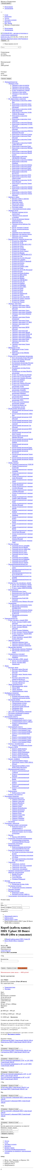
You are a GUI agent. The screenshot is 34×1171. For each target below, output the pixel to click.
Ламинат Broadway (18, 803)
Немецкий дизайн (18, 892)
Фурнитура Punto (17, 290)
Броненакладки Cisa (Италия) (21, 593)
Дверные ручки (13, 83)
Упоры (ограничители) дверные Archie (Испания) (22, 483)
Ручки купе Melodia (18, 361)
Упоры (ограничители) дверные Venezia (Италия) (22, 538)
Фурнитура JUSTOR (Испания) (22, 270)
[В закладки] (20, 1072)
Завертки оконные (14, 640)
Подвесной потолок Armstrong (22, 887)
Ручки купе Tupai (17, 381)
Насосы (10, 835)
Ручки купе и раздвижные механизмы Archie (20, 385)
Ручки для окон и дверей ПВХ (18, 620)
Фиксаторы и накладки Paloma (22, 165)
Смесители (11, 862)
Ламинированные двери (20, 691)
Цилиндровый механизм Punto (22, 447)
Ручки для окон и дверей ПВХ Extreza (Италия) (22, 638)
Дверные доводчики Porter (20, 339)
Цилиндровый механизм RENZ (22, 449)
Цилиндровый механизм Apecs (22, 420)
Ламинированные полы (16, 798)
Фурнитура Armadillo (19, 249)
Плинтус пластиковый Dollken (22, 732)
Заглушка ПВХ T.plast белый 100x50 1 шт (14, 1089)
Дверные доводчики (14, 303)
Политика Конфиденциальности (15, 1149)
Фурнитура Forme (18, 264)
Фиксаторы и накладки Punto (21, 168)
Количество (4, 959)
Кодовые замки (17, 200)
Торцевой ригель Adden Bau (21, 549)
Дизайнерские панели (19, 705)
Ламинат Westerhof (18, 818)
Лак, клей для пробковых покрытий (19, 711)
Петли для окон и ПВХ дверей (18, 659)
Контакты (8, 21)
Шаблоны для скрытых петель (22, 234)
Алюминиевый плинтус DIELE (22, 721)
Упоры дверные (13, 462)
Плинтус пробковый (15, 715)
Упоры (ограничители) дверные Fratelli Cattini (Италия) (22, 497)
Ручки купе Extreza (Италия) (21, 359)
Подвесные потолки (14, 886)
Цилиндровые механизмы (16, 408)
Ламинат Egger (17, 806)
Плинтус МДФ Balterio (19, 749)
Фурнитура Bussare (18, 253)
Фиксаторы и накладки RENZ (22, 170)
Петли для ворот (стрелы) (20, 227)
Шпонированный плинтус (16, 769)
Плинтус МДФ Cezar (19, 750)
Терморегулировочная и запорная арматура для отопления (19, 871)
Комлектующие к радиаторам (17, 825)
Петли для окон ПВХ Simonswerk (19, 663)
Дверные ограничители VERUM (22, 464)
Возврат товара (9, 1148)
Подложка (11, 821)
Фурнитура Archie (18, 248)
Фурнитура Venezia (18, 302)
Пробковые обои (17, 708)
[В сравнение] (22, 1072)
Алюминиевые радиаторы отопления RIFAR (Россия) (20, 841)
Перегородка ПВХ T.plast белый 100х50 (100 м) (16, 1042)
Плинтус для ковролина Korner (22, 745)
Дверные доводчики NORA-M (22, 334)
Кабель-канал (12, 791)
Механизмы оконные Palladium (22, 649)
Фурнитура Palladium (19, 285)
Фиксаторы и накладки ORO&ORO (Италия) (19, 157)
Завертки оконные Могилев (21, 644)
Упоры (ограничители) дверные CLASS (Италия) (22, 487)
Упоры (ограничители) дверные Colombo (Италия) (22, 490)
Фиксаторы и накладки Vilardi (22, 192)
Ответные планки (18, 205)
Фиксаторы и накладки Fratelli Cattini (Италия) (22, 143)
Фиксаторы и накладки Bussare (22, 122)
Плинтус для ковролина (16, 743)
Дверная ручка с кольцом (20, 97)
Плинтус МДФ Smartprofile (20, 757)
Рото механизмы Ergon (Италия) (22, 358)
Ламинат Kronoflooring (19, 808)
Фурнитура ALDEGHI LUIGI (21, 244)
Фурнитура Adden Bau (19, 241)
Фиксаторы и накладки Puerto (21, 166)
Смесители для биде (18, 864)
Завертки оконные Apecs (20, 642)
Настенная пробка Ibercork (20, 706)
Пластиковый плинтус (15, 727)
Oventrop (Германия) (18, 879)
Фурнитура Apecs (18, 246)
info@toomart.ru (23, 38)
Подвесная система (14, 882)
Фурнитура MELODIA (19, 275)
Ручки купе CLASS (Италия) (21, 376)
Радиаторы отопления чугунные (18, 850)
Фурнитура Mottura (18, 278)
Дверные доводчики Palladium (22, 337)
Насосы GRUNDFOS (19, 837)
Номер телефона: (6, 907)
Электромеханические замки (21, 209)
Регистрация (9, 7)
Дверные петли (13, 210)
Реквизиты (8, 16)
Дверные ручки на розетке (20, 85)
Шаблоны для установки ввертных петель (20, 236)
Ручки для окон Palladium (20, 630)
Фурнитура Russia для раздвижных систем (19, 406)
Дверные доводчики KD (20, 330)
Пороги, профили (14, 759)
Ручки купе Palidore (18, 380)
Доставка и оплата (10, 20)
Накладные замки (18, 204)
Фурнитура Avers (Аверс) (20, 251)
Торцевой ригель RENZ (19, 561)
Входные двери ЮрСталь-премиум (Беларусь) (20, 678)
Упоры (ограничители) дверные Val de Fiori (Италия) (22, 531)
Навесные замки (17, 202)
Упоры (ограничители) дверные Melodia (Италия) (22, 504)
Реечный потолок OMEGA (20, 894)
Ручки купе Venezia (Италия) (21, 383)
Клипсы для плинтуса (15, 794)
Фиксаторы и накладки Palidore (22, 160)
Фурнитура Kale (17, 271)
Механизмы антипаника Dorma (22, 610)
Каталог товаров (6, 78)
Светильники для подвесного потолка (20, 896)
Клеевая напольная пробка (20, 696)
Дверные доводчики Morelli (21, 332)
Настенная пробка (14, 699)
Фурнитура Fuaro (17, 268)
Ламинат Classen (17, 804)
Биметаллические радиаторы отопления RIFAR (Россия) (21, 847)
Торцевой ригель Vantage (20, 562)
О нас (6, 15)
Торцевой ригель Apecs (19, 552)
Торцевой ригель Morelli (20, 547)
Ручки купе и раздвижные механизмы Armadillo (20, 389)
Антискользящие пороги (20, 760)
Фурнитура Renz (17, 292)
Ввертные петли (17, 222)
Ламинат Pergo (17, 813)
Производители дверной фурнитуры (20, 239)
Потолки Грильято (14, 889)
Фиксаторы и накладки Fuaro (21, 146)
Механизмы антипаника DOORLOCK (20, 607)
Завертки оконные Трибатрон (21, 645)
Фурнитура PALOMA (19, 286)
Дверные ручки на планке (20, 87)
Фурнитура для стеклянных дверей (19, 583)
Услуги (7, 18)
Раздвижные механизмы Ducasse (22, 363)
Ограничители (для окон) (16, 654)
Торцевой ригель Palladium (20, 559)
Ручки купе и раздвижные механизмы (20, 356)
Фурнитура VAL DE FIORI (20, 297)
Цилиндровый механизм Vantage (22, 457)
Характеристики (10, 987)
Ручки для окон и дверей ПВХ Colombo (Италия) (22, 634)
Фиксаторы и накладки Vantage (22, 187)
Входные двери (13, 667)
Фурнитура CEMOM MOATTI (22, 254)
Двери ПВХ (16, 688)
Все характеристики (7, 983)
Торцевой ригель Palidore (20, 557)
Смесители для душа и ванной (22, 865)
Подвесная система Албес (20, 884)
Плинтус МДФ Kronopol (20, 754)
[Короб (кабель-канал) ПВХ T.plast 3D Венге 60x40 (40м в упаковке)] (19, 941)
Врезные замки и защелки (20, 198)
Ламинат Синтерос (18, 820)
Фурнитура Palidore (18, 283)
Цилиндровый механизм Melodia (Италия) (20, 436)
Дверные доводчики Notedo (21, 336)
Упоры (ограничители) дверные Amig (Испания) (22, 477)
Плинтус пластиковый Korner (21, 737)
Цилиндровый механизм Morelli (22, 439)
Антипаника (12, 603)
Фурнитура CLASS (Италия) (21, 258)
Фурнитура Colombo (18, 259)
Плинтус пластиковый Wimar (21, 742)
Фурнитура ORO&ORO (19, 280)
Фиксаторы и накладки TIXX (21, 175)
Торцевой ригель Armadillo (20, 545)
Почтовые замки (17, 207)
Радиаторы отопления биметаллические (15, 844)
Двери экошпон (17, 689)
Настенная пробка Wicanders (21, 701)
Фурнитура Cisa (17, 256)
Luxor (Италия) (17, 877)
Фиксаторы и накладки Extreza (22, 134)
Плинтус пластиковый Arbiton (22, 728)
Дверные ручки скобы (19, 92)
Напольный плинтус (11, 916)
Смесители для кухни (19, 867)
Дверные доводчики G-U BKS (22, 322)
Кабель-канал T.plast (18, 793)
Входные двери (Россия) (20, 669)
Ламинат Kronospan (18, 809)
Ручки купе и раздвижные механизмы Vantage (20, 402)
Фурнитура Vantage (18, 300)
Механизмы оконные (15, 647)
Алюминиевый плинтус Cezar (22, 720)
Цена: (2, 909)
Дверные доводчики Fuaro (20, 320)
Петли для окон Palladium (20, 661)
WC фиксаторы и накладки (17, 99)
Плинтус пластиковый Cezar (21, 730)
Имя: (2, 905)
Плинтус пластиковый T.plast (21, 738)
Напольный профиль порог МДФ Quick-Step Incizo (21, 766)
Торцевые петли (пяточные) (21, 232)
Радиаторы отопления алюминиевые (20, 838)
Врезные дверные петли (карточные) (20, 213)
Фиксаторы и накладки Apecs (21, 104)
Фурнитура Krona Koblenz (20, 273)
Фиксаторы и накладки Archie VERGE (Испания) (22, 113)
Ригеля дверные (13, 544)
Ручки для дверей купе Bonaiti (22, 374)
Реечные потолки (14, 891)
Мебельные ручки (14, 347)
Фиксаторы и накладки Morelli (22, 151)
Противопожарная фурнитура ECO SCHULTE (21, 573)
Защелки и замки (13, 197)
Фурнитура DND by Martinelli (21, 261)
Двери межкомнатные (15, 684)
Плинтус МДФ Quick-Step (20, 755)
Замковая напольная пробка (21, 698)
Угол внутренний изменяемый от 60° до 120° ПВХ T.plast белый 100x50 (15, 1078)
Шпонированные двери (19, 686)
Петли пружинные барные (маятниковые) (20, 219)
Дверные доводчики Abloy (20, 305)
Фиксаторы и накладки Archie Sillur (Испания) (22, 109)
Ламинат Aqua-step (18, 801)
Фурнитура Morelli (18, 276)
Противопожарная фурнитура (18, 564)
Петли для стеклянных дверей (22, 584)
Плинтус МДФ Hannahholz (20, 752)
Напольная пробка (14, 694)
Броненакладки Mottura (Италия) (22, 601)
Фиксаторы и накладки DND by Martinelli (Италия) (22, 131)
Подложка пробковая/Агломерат (18, 713)
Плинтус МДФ (13, 747)
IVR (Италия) (16, 875)
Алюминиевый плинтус (16, 718)
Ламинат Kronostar (18, 811)
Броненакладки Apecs (19, 591)
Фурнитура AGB (17, 242)
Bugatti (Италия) (17, 874)
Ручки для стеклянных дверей (21, 586)
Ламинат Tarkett (17, 816)
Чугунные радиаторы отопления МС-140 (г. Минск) (22, 859)
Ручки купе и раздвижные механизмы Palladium (20, 392)
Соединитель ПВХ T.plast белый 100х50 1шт (15, 1052)
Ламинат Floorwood (18, 799)
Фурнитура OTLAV (18, 281)
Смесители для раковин (19, 869)
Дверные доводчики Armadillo (22, 312)
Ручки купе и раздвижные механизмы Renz (20, 395)
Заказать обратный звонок (9, 38)
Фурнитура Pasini (17, 288)
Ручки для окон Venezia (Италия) (22, 632)
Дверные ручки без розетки (21, 88)
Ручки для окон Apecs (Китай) (22, 625)
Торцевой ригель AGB (19, 551)
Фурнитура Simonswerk (19, 293)
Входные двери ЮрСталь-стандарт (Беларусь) (20, 682)
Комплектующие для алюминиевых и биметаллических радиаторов (21, 828)
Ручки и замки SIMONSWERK (22, 588)
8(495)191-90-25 (6, 37)
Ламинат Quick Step (18, 815)
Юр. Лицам (8, 23)
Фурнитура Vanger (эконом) (21, 298)
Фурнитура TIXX (17, 295)
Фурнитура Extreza (18, 263)
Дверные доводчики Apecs (20, 310)
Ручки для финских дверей (20, 90)
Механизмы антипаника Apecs (22, 605)
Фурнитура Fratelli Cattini (20, 266)
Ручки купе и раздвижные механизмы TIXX (20, 399)
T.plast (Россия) (5, 951)
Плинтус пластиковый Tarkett (21, 740)
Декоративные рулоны (19, 703)
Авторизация (9, 8)
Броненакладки (13, 589)
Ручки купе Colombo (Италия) (21, 378)
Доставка (7, 989)
